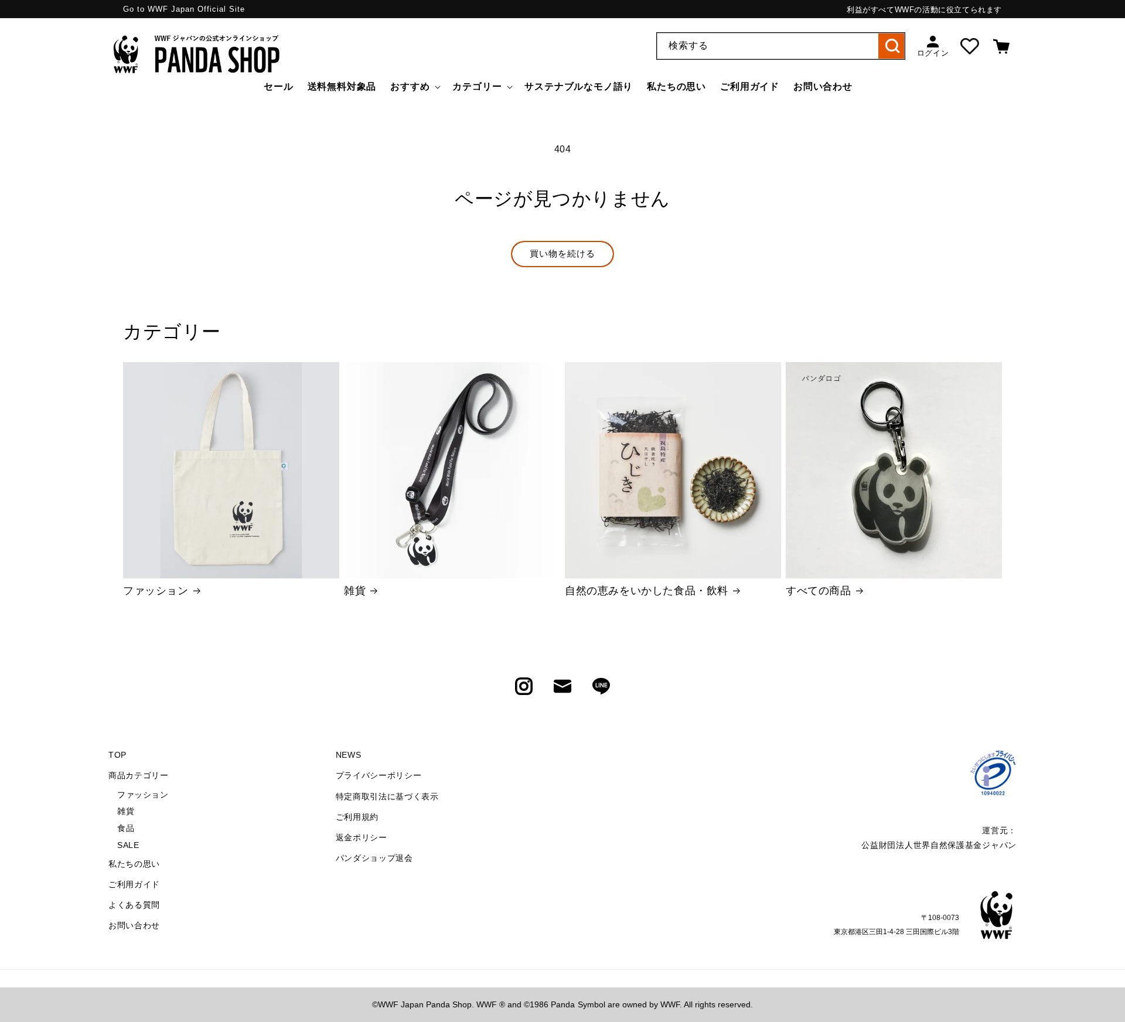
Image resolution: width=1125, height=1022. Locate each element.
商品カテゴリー (138, 775)
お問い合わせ (134, 925)
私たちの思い (134, 863)
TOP (117, 754)
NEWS (349, 754)
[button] (414, 87)
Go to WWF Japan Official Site (184, 9)
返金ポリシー (361, 837)
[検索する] (891, 46)
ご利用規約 (357, 817)
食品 (125, 828)
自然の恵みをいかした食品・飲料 (646, 591)
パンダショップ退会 (374, 858)
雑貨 (355, 591)
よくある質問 (134, 904)
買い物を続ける (562, 253)
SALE (128, 845)
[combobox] (781, 46)
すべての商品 (818, 591)
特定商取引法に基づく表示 (387, 796)
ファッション (156, 591)
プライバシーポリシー (379, 775)
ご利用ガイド (134, 884)
